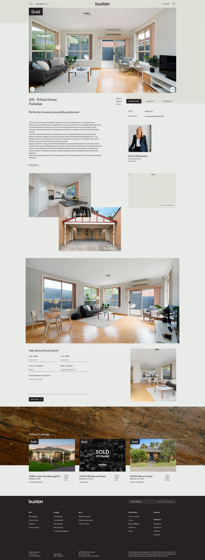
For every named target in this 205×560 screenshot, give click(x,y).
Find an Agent (34, 527)
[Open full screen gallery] (102, 50)
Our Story (133, 512)
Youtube (156, 534)
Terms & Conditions (35, 556)
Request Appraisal (86, 520)
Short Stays (58, 523)
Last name (65, 356)
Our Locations (133, 516)
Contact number (36, 366)
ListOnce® (89, 556)
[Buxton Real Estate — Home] (102, 4)
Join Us (156, 512)
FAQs (130, 531)
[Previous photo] (32, 89)
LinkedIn (156, 531)
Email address (67, 366)
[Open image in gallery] (90, 229)
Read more (33, 165)
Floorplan (167, 101)
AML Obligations (59, 556)
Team (130, 520)
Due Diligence (58, 554)
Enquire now (133, 101)
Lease (56, 512)
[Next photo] (172, 89)
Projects (32, 523)
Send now (35, 399)
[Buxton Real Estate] (40, 501)
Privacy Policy (33, 554)
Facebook (157, 527)
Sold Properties (85, 516)
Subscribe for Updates (165, 501)
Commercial (33, 520)
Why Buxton (58, 527)
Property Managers (61, 531)
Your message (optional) (39, 376)
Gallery (150, 101)
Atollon (97, 556)
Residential (33, 516)
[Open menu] (31, 3)
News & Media (133, 523)
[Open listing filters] (173, 3)
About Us (131, 527)
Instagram (157, 523)
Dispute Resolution (34, 552)
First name (33, 356)
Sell (81, 512)
